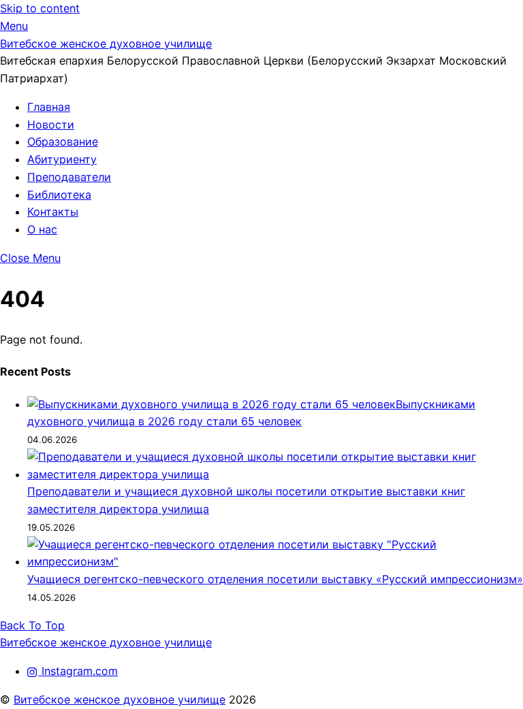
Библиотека (59, 194)
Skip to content (40, 8)
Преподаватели (69, 177)
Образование (62, 141)
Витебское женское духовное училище (119, 699)
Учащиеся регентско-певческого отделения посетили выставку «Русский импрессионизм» (275, 579)
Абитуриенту (62, 159)
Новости (50, 124)
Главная (48, 107)
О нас (42, 229)
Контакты (52, 211)
